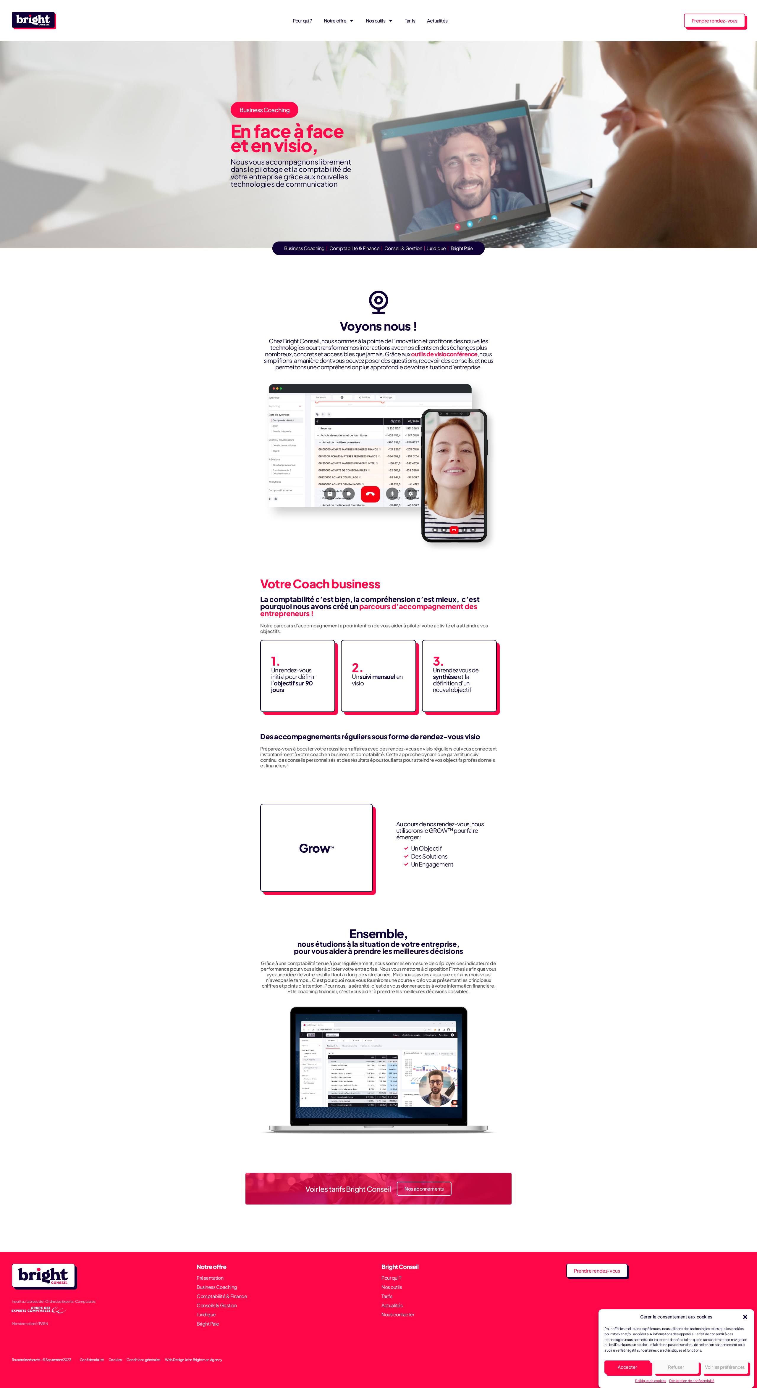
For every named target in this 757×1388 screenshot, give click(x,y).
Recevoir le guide (419, 732)
